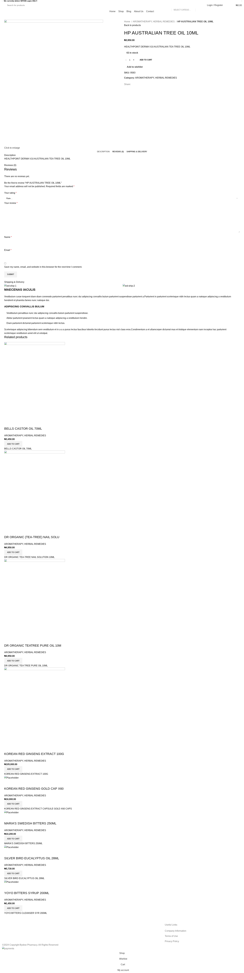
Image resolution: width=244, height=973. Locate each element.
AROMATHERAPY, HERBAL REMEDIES (154, 21)
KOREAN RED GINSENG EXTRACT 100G (34, 754)
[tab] (103, 151)
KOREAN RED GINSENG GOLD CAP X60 (34, 788)
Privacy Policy (172, 941)
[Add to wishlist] (7, 423)
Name (8, 237)
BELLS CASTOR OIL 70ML (23, 428)
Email (7, 250)
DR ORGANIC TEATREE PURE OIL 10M (32, 645)
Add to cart (146, 60)
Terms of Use (171, 936)
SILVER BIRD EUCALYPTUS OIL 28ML (31, 858)
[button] (13, 444)
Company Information (175, 931)
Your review (11, 203)
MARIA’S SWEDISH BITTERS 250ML (30, 823)
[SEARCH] (199, 5)
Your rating (10, 193)
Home (127, 21)
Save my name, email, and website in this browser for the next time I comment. (43, 267)
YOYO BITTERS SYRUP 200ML (26, 893)
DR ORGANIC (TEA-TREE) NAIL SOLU (31, 537)
